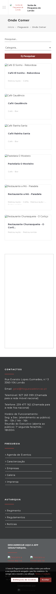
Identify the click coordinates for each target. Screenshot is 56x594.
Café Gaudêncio (17, 103)
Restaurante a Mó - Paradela (24, 194)
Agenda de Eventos (18, 454)
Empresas (12, 468)
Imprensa (12, 481)
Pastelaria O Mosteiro (21, 163)
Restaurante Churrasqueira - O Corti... (26, 226)
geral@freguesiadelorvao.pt (30, 388)
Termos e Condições (42, 574)
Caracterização (15, 461)
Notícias (11, 524)
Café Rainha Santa (19, 133)
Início (11, 27)
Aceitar (45, 580)
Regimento (13, 510)
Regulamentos (15, 517)
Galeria (10, 475)
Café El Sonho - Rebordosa (24, 73)
